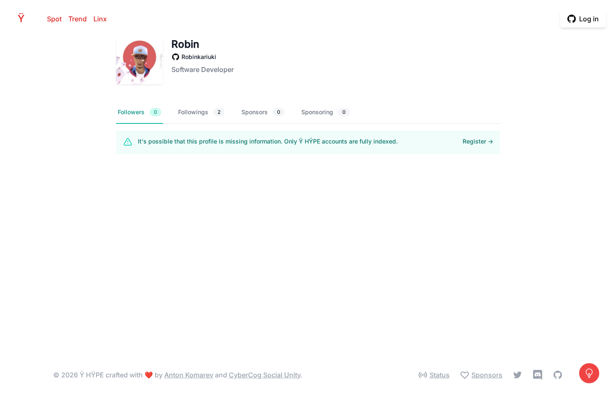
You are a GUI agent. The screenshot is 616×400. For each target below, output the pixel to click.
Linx (100, 19)
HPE (23, 19)
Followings (199, 111)
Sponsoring (323, 111)
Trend (77, 19)
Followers (137, 111)
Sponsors (260, 111)
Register (478, 141)
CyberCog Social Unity (264, 375)
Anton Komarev (188, 375)
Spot (54, 19)
